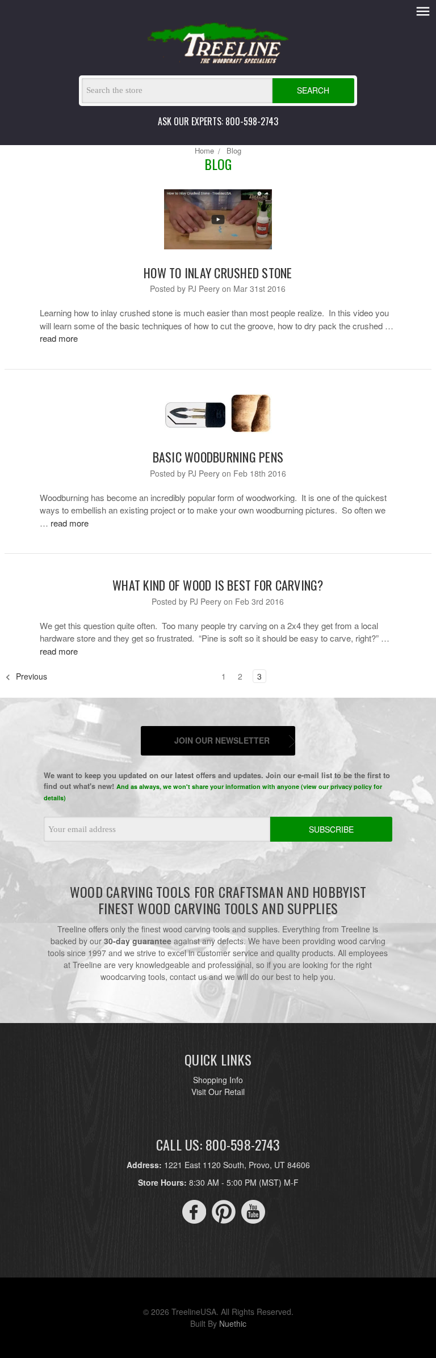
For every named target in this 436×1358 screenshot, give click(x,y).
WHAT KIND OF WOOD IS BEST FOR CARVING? (218, 585)
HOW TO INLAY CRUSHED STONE (218, 273)
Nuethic (232, 1323)
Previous (30, 676)
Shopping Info (218, 1079)
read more (59, 338)
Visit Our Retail (218, 1091)
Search (313, 90)
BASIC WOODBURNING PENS (218, 457)
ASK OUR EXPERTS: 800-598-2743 (218, 121)
